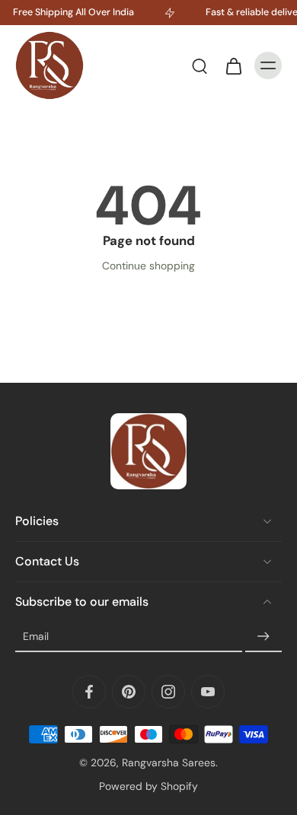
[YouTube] (208, 691)
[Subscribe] (263, 637)
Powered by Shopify (148, 786)
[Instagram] (168, 691)
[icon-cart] (233, 65)
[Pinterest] (128, 691)
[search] (199, 65)
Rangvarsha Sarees (169, 762)
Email (36, 636)
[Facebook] (89, 691)
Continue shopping (148, 265)
